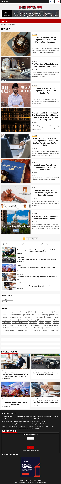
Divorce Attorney (29, 317)
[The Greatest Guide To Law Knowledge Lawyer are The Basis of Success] (15, 197)
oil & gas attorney (37, 327)
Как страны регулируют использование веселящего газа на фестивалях (37, 268)
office (26, 327)
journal (41, 322)
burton (4, 314)
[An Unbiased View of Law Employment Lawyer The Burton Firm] (15, 171)
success (45, 330)
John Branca (33, 322)
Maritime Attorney (21, 325)
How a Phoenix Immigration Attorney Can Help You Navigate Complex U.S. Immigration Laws (37, 285)
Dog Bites (49, 317)
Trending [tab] (45, 244)
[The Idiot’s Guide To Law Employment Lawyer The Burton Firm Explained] (15, 44)
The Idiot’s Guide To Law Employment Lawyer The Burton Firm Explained (45, 39)
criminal (5, 317)
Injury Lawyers (6, 322)
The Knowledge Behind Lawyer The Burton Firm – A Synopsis (45, 217)
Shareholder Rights (35, 330)
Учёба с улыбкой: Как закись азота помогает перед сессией (17, 428)
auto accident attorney (21, 312)
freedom (22, 320)
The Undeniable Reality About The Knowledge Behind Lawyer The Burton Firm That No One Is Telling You (45, 116)
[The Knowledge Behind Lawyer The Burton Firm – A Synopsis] (15, 222)
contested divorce (42, 314)
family (56, 317)
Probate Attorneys (22, 330)
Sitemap (39, 480)
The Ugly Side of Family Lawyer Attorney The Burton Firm (45, 65)
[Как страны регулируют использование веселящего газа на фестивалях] (9, 268)
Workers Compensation (23, 333)
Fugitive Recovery (31, 320)
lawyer (4, 325)
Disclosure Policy (31, 480)
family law (5, 320)
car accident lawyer (29, 314)
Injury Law (40, 320)
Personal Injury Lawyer (52, 327)
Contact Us (22, 480)
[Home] (3, 21)
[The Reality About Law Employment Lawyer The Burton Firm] (15, 95)
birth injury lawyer (53, 312)
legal (11, 325)
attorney (11, 312)
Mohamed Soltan (35, 325)
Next (36, 238)
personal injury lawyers (8, 330)
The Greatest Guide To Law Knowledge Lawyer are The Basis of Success (45, 192)
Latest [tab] (7, 244)
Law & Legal (20, 265)
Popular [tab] (26, 244)
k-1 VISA (48, 322)
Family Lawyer (14, 320)
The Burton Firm (5, 24)
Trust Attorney (54, 330)
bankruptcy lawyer (41, 312)
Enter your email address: (30, 434)
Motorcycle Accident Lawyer (51, 325)
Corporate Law (54, 314)
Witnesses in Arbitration (9, 333)
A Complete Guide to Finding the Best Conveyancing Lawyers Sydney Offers (37, 277)
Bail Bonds (32, 312)
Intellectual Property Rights (20, 322)
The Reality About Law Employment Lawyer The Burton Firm (45, 90)
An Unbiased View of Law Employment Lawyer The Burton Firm (45, 167)
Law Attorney (34, 34)
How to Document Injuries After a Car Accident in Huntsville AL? (37, 259)
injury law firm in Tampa (52, 320)
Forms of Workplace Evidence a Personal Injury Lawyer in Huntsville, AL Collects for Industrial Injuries (37, 250)
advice (4, 312)
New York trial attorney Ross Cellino (12, 327)
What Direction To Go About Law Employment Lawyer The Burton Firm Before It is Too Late (45, 141)
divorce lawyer (40, 317)
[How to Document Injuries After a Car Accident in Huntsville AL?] (9, 259)
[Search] (59, 21)
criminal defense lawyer (16, 317)
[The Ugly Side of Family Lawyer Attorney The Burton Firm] (15, 69)
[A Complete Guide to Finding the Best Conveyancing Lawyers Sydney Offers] (9, 277)
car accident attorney (15, 314)
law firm (56, 322)
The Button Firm (34, 450)
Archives (4, 299)
